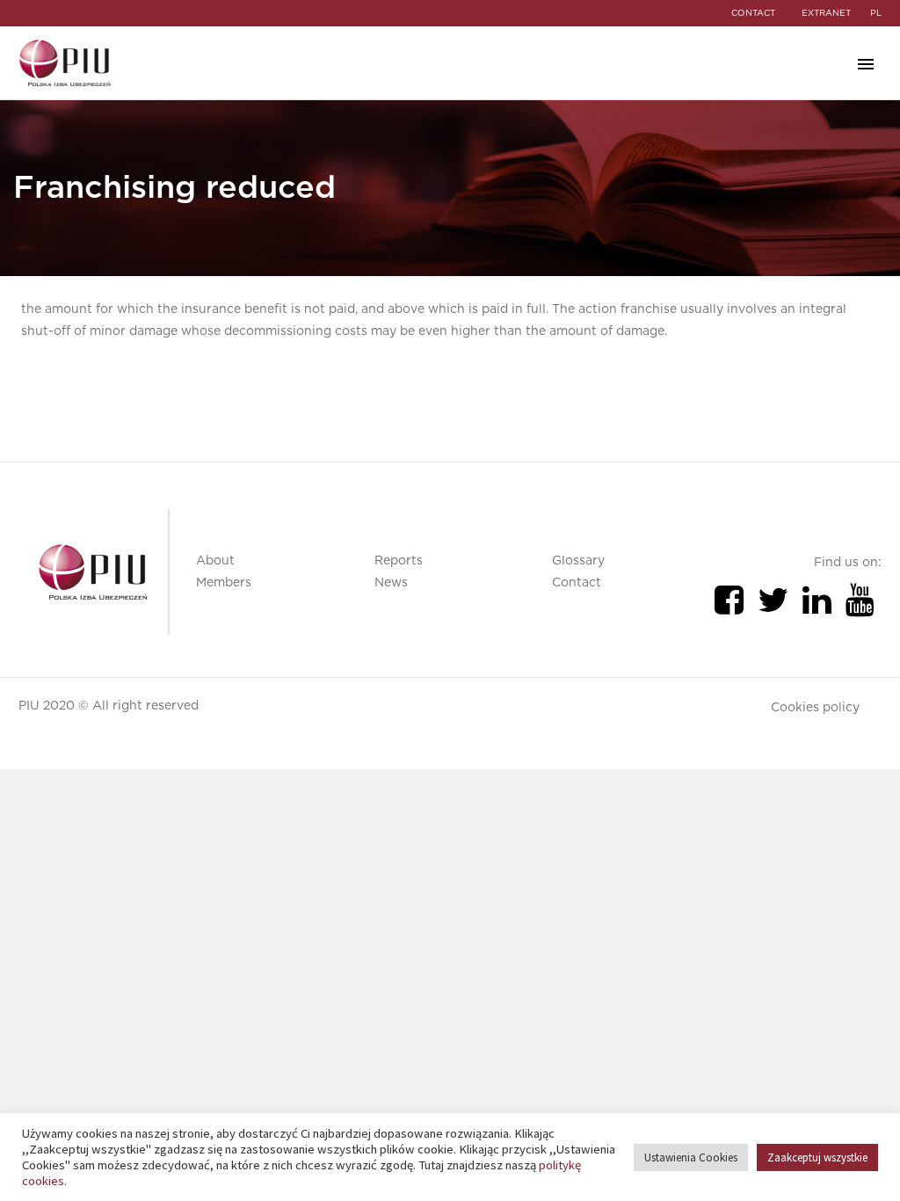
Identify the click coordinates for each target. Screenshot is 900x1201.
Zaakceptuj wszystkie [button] (817, 1157)
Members (223, 583)
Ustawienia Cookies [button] (690, 1157)
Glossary (578, 561)
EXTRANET (826, 13)
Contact (576, 583)
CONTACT (753, 13)
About (215, 561)
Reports (398, 561)
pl (876, 13)
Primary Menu (866, 64)
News (391, 583)
